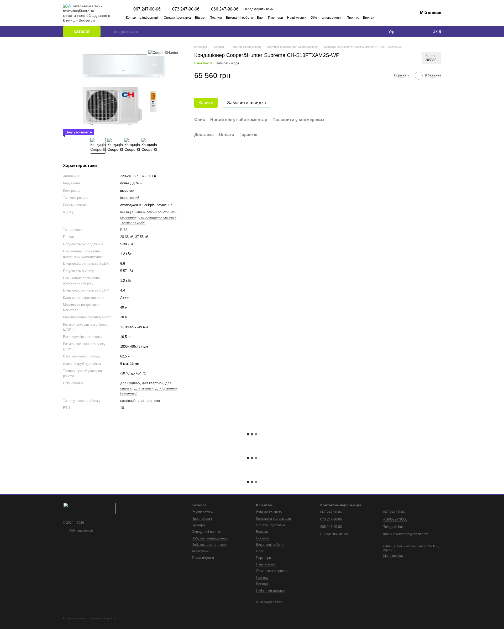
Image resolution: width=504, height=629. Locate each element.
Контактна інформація (143, 17)
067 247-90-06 (147, 9)
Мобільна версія (80, 530)
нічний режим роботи (152, 212)
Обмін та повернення (327, 17)
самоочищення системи (157, 217)
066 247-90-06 (224, 9)
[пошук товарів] (110, 31)
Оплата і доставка (177, 17)
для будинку (130, 383)
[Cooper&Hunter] (163, 52)
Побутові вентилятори (209, 545)
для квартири (152, 383)
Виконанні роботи (239, 17)
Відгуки (200, 17)
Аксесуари (200, 551)
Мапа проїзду (393, 556)
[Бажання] (417, 31)
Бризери (198, 525)
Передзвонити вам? (259, 9)
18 (122, 408)
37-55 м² (141, 237)
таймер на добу (132, 222)
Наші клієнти (296, 17)
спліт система (149, 401)
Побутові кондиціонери (210, 538)
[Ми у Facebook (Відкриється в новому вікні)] (390, 17)
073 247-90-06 (186, 9)
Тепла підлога (203, 558)
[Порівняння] (407, 31)
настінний (127, 401)
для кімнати (143, 388)
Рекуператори (202, 512)
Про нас (353, 17)
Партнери (275, 17)
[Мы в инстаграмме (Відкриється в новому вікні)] (397, 17)
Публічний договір (270, 590)
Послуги (216, 17)
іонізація (126, 212)
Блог (260, 17)
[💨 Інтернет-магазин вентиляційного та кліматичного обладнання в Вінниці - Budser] (89, 508)
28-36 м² (126, 237)
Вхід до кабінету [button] (269, 512)
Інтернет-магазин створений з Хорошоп (89, 618)
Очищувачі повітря (207, 532)
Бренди (368, 17)
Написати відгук (227, 63)
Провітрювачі (202, 519)
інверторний (129, 198)
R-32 (123, 230)
